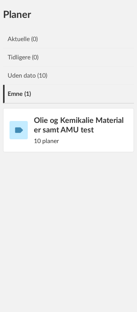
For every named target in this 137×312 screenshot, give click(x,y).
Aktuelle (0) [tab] (23, 39)
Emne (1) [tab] (19, 94)
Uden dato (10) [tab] (27, 76)
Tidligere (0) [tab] (23, 57)
